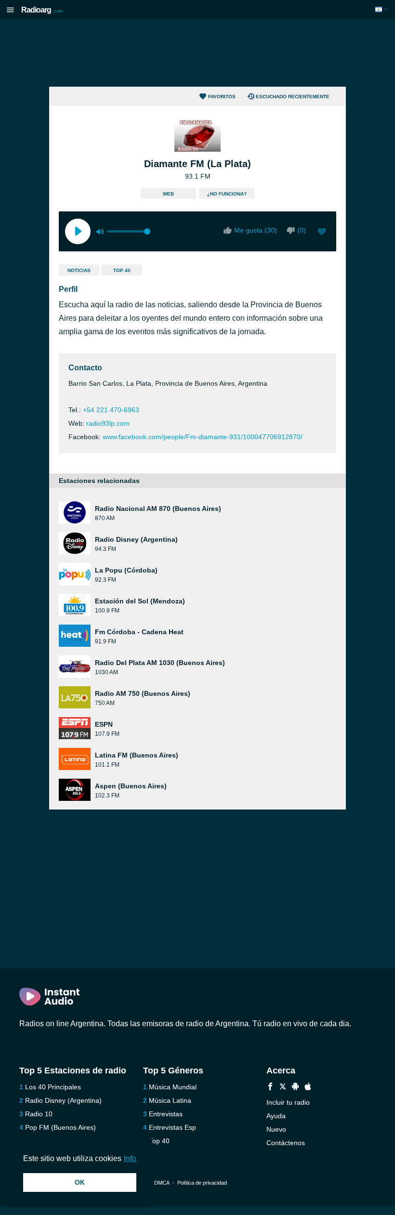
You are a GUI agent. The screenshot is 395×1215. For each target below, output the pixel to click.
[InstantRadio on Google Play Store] (295, 1088)
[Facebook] (270, 1088)
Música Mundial (173, 1087)
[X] (283, 1088)
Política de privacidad (202, 1183)
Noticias (79, 270)
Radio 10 (39, 1114)
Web (168, 193)
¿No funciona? (227, 193)
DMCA (161, 1183)
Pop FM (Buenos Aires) (60, 1127)
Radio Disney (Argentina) (63, 1100)
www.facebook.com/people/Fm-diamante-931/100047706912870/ (203, 437)
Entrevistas (166, 1114)
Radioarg (42, 10)
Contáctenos (285, 1143)
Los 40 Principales (53, 1087)
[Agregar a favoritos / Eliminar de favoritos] (322, 232)
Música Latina (170, 1100)
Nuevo (276, 1129)
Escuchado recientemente (292, 96)
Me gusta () (255, 230)
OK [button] (80, 1182)
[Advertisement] (197, 53)
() (301, 230)
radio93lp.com (108, 423)
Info (130, 1158)
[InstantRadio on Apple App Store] (308, 1088)
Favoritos (222, 96)
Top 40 (122, 270)
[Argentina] (382, 9)
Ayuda (276, 1116)
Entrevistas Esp (172, 1127)
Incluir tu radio (288, 1102)
